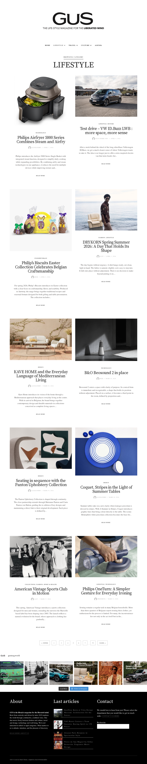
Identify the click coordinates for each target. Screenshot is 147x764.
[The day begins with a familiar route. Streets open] (61, 673)
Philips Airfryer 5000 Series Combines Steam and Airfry (41, 139)
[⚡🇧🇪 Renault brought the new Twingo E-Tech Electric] (12, 673)
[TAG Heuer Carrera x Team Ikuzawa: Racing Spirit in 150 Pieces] (58, 724)
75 (93, 643)
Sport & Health (50, 584)
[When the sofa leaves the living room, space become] (86, 673)
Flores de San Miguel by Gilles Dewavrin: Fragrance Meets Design (78, 744)
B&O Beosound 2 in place (106, 372)
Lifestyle (58, 45)
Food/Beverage (41, 258)
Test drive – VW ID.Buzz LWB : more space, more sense (106, 130)
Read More (40, 176)
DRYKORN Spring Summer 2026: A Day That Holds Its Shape (106, 246)
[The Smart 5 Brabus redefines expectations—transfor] (135, 673)
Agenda (98, 45)
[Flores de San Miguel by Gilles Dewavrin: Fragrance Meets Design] (58, 745)
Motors (110, 124)
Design (41, 367)
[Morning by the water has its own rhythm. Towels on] (110, 673)
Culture (85, 45)
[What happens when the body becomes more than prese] (36, 673)
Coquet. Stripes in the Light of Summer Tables (106, 489)
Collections (30, 584)
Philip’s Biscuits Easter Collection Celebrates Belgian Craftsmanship (41, 267)
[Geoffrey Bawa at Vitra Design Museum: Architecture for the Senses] (58, 713)
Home (47, 45)
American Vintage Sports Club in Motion (40, 591)
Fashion (102, 238)
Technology (41, 133)
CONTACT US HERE (110, 716)
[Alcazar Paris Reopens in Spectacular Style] (58, 736)
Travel (72, 45)
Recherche (101, 722)
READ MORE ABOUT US (19, 733)
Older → (102, 643)
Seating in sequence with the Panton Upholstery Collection (41, 482)
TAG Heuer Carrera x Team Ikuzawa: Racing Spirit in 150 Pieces (78, 724)
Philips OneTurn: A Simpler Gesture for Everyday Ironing (106, 591)
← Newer (44, 643)
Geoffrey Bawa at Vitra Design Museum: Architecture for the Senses (78, 712)
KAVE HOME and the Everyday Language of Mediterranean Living (41, 376)
